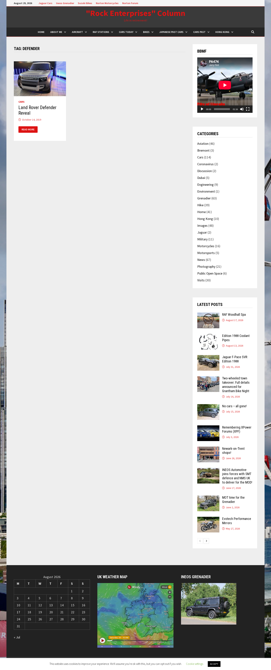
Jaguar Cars (45, 3)
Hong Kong (222, 32)
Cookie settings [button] (194, 664)
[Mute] (242, 109)
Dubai (201, 178)
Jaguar (202, 232)
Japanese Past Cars (171, 32)
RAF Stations (101, 32)
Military (202, 239)
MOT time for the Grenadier (233, 500)
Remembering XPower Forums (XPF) (236, 429)
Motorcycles (205, 246)
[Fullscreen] (248, 109)
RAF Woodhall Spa (234, 314)
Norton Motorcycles (107, 3)
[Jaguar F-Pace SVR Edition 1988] (208, 357)
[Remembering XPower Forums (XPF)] (208, 428)
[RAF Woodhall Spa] (208, 315)
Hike (200, 205)
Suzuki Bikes (85, 3)
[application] (225, 85)
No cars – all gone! (234, 406)
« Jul (17, 637)
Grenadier (204, 198)
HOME (41, 32)
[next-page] (206, 541)
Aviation (203, 143)
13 (51, 605)
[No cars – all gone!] (208, 407)
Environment (206, 191)
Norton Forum (130, 3)
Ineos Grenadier (65, 3)
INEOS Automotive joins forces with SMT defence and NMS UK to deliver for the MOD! (237, 476)
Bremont (203, 150)
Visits (201, 280)
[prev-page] (200, 541)
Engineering (205, 184)
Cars (21, 101)
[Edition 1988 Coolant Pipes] (208, 336)
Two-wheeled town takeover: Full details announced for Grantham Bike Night (236, 384)
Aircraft (77, 32)
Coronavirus (205, 164)
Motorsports (206, 253)
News (201, 260)
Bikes (146, 32)
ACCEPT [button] (214, 664)
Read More (27, 129)
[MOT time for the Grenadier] (208, 498)
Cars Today (126, 32)
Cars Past (199, 32)
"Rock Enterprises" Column (135, 13)
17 (18, 612)
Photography (206, 266)
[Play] (202, 109)
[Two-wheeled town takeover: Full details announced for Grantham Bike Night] (208, 379)
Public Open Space (209, 273)
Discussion (204, 171)
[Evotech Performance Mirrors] (208, 519)
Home (201, 212)
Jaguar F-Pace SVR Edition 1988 (234, 359)
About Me (56, 32)
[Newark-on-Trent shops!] (208, 449)
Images (202, 225)
